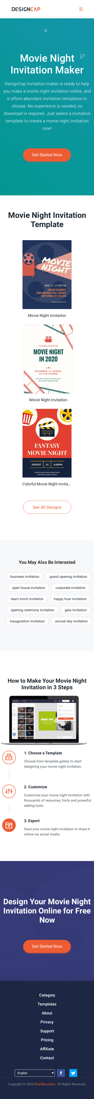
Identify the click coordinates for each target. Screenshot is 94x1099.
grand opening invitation (68, 577)
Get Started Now (47, 154)
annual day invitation (71, 621)
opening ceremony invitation (32, 610)
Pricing (47, 1040)
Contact (47, 1058)
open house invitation (28, 588)
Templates (47, 1004)
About (47, 1013)
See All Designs (47, 507)
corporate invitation (70, 588)
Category (47, 995)
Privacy (47, 1022)
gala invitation (76, 610)
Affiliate (47, 1049)
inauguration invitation (27, 621)
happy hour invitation (70, 599)
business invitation (24, 577)
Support (47, 1031)
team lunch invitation (27, 599)
